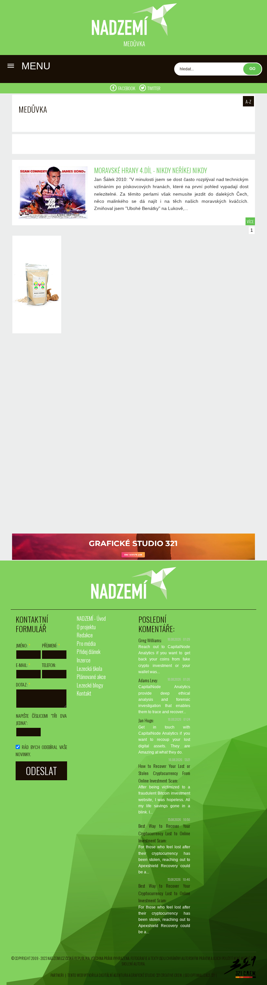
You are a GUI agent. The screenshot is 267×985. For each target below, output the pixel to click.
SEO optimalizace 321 (200, 975)
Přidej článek (88, 652)
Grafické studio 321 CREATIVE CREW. (157, 975)
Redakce (85, 635)
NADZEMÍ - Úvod (91, 618)
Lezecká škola (89, 669)
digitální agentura (113, 975)
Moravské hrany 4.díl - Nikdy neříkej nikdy (150, 170)
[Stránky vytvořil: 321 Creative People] (240, 969)
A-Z (248, 101)
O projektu (86, 627)
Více (250, 221)
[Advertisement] (35, 434)
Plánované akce (91, 677)
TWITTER (154, 88)
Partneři (57, 975)
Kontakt (84, 693)
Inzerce (84, 660)
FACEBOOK (127, 88)
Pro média (86, 643)
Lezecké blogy (90, 685)
